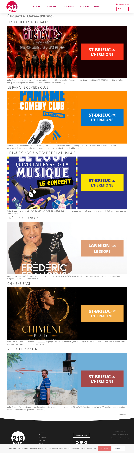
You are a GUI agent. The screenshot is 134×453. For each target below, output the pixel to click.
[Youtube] (85, 442)
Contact (97, 6)
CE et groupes (69, 6)
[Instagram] (81, 442)
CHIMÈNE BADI (18, 284)
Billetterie (37, 6)
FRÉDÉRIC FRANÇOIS (23, 218)
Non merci (118, 448)
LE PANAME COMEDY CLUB (28, 87)
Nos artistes (84, 6)
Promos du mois (52, 6)
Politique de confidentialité (120, 434)
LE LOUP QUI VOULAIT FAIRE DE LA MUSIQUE (41, 153)
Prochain (122, 414)
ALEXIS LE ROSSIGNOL (24, 349)
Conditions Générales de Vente (120, 438)
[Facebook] (77, 442)
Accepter (104, 448)
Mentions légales (120, 431)
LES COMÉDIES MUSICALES (28, 22)
